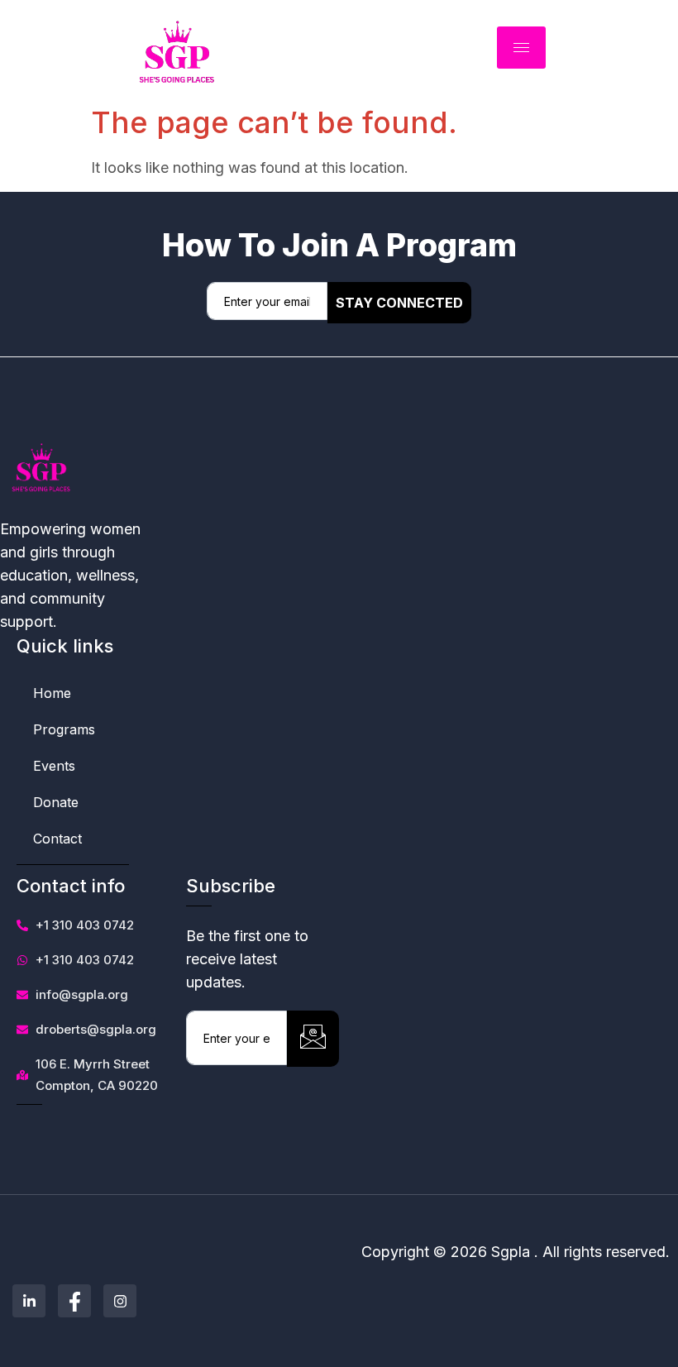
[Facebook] (74, 1300)
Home (52, 693)
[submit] (313, 1039)
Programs (64, 729)
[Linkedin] (28, 1300)
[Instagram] (119, 1300)
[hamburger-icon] (521, 47)
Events (54, 766)
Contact (57, 838)
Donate (56, 802)
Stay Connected (399, 302)
